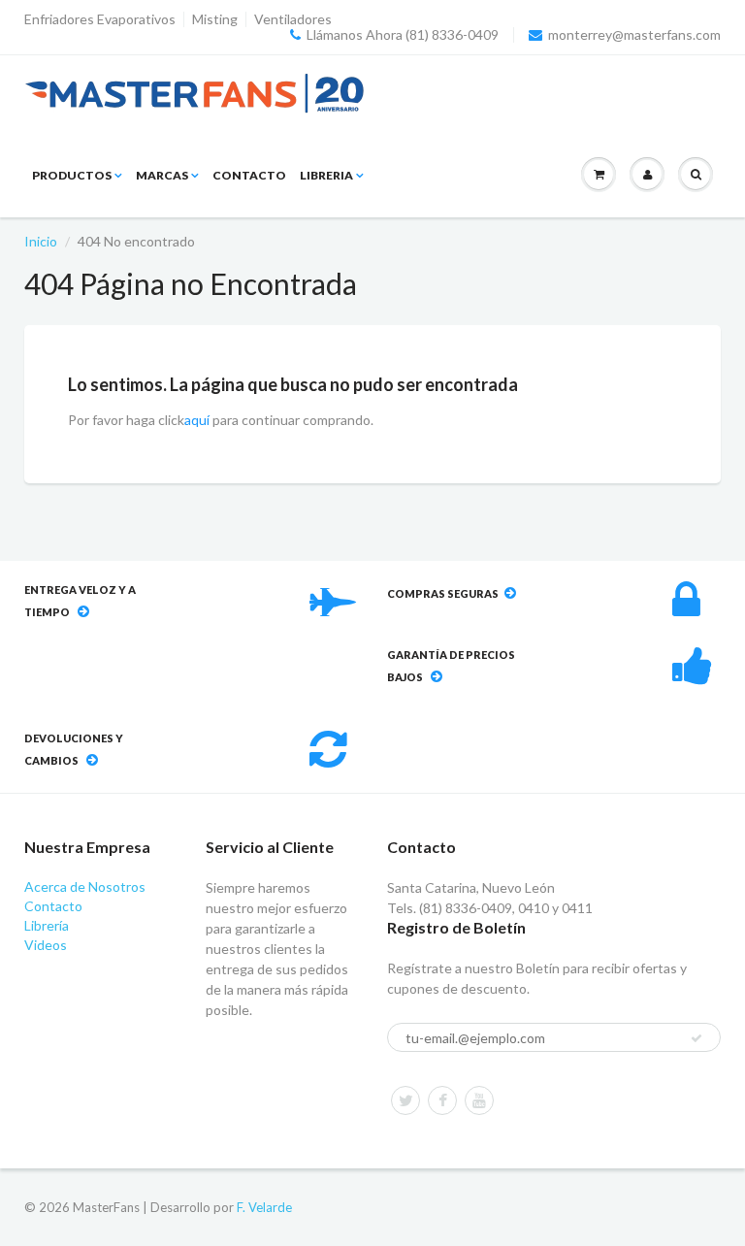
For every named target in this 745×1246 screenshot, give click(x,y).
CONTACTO (249, 175)
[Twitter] (405, 1100)
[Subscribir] (696, 1038)
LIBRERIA (326, 175)
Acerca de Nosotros (85, 886)
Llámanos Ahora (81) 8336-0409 (403, 35)
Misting (215, 19)
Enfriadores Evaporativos (100, 19)
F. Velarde (264, 1207)
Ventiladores (293, 19)
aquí (197, 419)
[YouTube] (479, 1100)
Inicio (40, 241)
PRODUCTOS (72, 175)
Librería (46, 925)
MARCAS (162, 175)
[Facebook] (442, 1100)
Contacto (53, 906)
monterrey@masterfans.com (634, 35)
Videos (45, 944)
